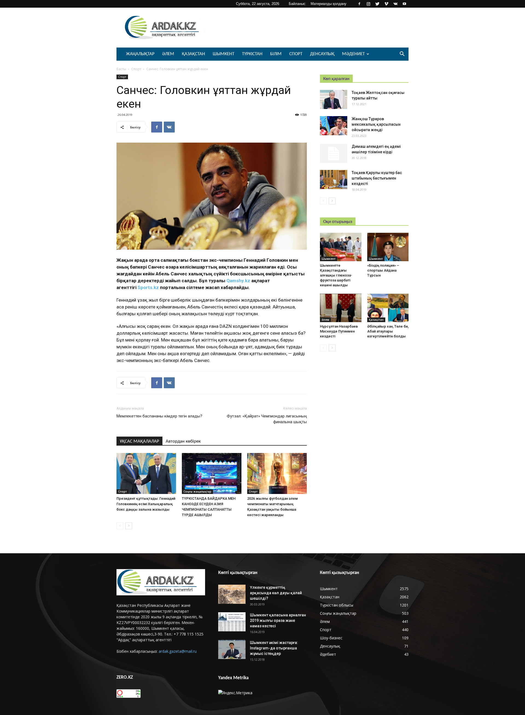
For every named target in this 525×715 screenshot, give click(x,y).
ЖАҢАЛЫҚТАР (140, 54)
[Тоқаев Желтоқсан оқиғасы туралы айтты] (333, 99)
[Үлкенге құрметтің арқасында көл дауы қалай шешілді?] (232, 594)
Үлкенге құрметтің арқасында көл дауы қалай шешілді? (276, 593)
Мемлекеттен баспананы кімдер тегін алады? (159, 416)
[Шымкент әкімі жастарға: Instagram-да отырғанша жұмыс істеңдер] (232, 649)
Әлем (168, 54)
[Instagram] (368, 4)
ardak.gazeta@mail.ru (178, 651)
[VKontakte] (395, 4)
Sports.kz (148, 287)
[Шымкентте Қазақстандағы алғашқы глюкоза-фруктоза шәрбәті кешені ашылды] (340, 247)
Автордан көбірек (183, 441)
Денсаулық (322, 54)
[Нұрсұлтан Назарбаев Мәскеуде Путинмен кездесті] (340, 308)
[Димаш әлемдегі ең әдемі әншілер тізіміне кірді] (333, 153)
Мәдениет (353, 54)
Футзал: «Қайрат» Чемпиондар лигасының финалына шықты (267, 419)
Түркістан (252, 54)
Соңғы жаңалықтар (197, 491)
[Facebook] (359, 4)
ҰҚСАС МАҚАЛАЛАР (139, 441)
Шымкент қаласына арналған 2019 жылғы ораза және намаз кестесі (278, 620)
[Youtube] (404, 4)
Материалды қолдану (328, 4)
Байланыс (297, 4)
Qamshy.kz (238, 280)
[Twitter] (377, 4)
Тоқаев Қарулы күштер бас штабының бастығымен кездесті (377, 178)
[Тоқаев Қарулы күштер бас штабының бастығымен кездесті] (333, 179)
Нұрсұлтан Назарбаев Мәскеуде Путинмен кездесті (339, 331)
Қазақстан (193, 54)
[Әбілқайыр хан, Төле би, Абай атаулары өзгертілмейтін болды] (388, 308)
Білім (276, 54)
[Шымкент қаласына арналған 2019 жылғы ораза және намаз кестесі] (232, 621)
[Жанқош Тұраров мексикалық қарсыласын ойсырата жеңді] (333, 125)
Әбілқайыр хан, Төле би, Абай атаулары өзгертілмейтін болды (388, 331)
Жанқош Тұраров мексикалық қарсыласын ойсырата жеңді (376, 124)
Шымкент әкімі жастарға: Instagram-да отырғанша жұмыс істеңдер (274, 648)
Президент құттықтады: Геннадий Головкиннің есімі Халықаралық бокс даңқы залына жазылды (145, 503)
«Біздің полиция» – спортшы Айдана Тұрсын (383, 270)
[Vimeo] (386, 4)
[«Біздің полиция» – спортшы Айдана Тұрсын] (388, 247)
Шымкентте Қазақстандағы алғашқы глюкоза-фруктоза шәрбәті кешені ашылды (336, 275)
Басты (121, 69)
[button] (402, 54)
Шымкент (223, 54)
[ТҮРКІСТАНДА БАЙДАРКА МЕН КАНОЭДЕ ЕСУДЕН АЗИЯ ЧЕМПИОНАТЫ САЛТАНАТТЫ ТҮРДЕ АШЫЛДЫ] (211, 473)
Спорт (295, 54)
